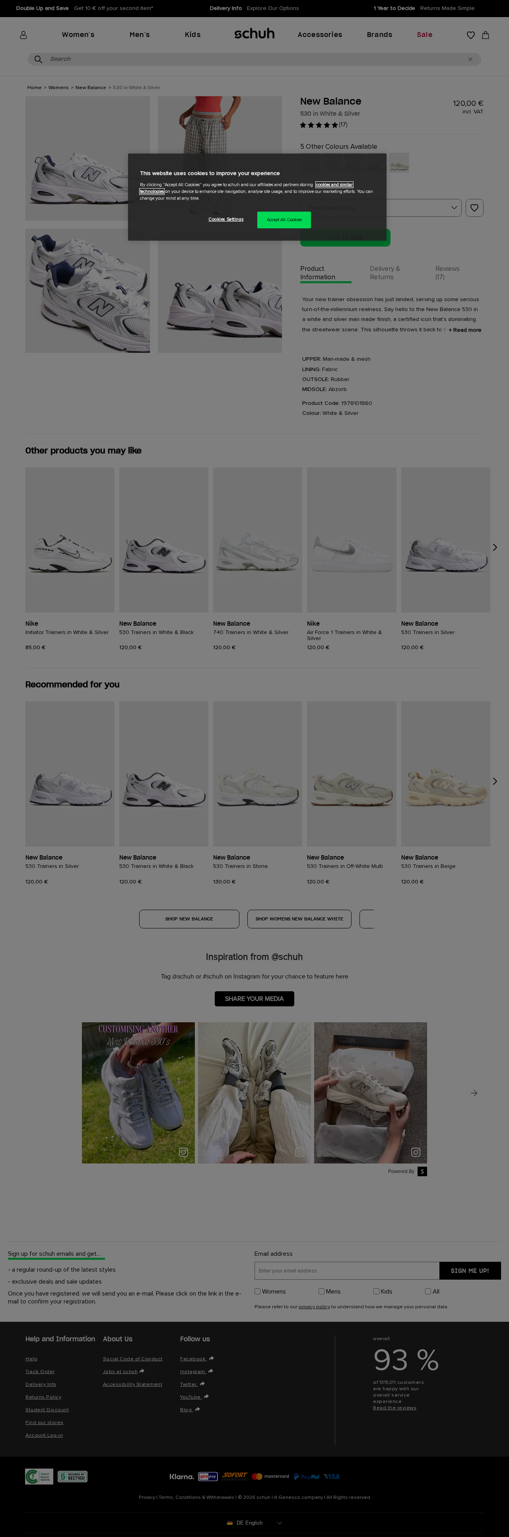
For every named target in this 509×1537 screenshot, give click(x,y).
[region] (257, 197)
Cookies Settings (225, 219)
